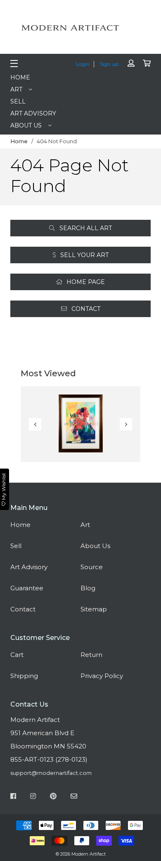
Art (16, 89)
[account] (131, 63)
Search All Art (85, 228)
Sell (18, 101)
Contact (85, 309)
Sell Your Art (84, 255)
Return (91, 655)
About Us (26, 125)
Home (20, 77)
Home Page (85, 282)
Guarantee (26, 588)
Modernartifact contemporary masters (80, 28)
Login (83, 64)
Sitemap (93, 609)
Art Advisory (33, 113)
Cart (17, 655)
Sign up (109, 64)
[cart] (147, 63)
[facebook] (13, 797)
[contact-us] (74, 797)
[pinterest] (53, 797)
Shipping (24, 676)
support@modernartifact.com (51, 773)
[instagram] (33, 797)
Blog (87, 588)
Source (91, 567)
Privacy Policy (101, 676)
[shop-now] (80, 424)
